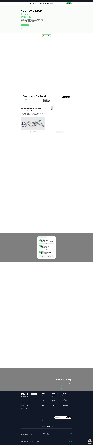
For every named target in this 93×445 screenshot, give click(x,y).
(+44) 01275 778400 (24, 405)
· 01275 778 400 (27, 28)
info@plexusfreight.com (45, 246)
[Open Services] (35, 3)
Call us (42, 239)
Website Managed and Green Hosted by (30, 442)
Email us (42, 245)
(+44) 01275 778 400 (44, 240)
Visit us (42, 251)
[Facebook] (69, 442)
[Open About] (41, 3)
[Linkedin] (71, 442)
